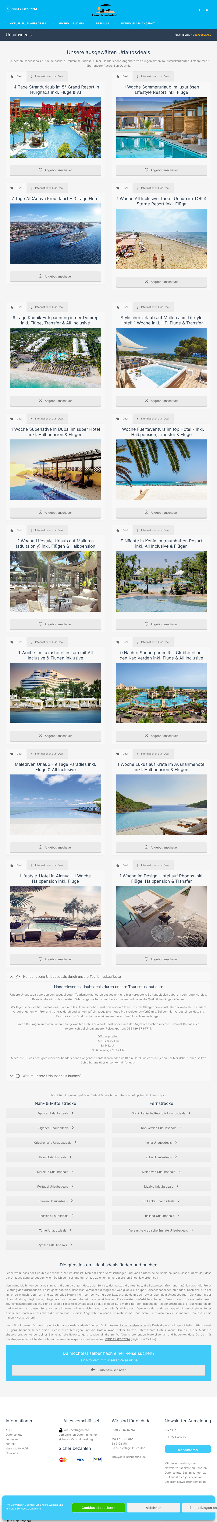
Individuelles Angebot (138, 23)
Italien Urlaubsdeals (53, 1157)
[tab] (16, 76)
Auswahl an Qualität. (117, 65)
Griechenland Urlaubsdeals (53, 1142)
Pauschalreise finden (111, 1370)
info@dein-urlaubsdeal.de (129, 1457)
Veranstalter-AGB (17, 1448)
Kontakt (11, 1443)
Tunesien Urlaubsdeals (53, 1216)
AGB (8, 1430)
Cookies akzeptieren (98, 1508)
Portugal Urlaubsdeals (53, 1186)
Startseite (182, 35)
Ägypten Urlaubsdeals (53, 1113)
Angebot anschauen (58, 170)
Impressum (13, 1439)
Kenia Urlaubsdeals (158, 1142)
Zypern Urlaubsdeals (53, 1245)
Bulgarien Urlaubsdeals (53, 1128)
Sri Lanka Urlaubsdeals (159, 1201)
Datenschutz (14, 1434)
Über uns (12, 1453)
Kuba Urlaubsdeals (159, 1157)
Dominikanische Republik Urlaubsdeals (159, 1113)
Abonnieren (188, 1450)
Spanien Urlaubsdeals (53, 1201)
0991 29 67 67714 (123, 1430)
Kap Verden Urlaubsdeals (159, 1128)
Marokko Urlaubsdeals (53, 1172)
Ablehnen (153, 1508)
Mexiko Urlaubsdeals (159, 1186)
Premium (102, 23)
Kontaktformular (125, 1062)
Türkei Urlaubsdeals (53, 1230)
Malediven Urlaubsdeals (159, 1172)
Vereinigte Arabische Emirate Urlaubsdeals (159, 1230)
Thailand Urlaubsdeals (159, 1216)
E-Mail (169, 1429)
